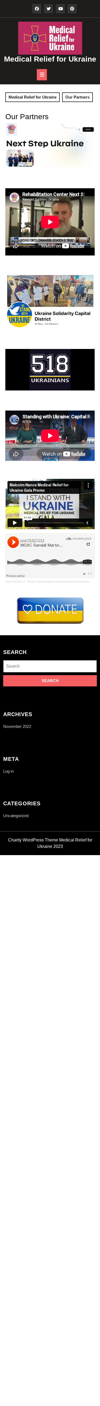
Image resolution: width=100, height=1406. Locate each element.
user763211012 (15, 581)
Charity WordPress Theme (33, 840)
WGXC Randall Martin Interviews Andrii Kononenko (58, 581)
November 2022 (17, 726)
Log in (8, 771)
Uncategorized (16, 815)
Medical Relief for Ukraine (50, 59)
